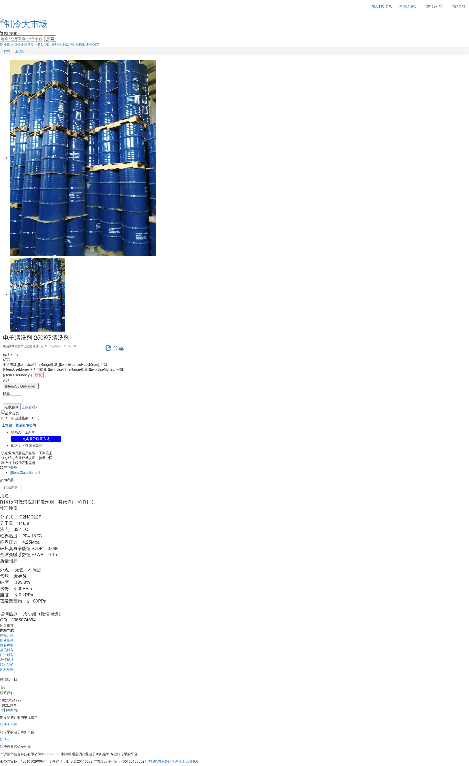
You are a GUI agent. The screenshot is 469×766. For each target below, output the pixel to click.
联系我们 (7, 664)
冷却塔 (67, 44)
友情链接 (7, 659)
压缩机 (15, 44)
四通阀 (87, 44)
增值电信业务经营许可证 (166, 761)
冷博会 (5, 739)
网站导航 (458, 6)
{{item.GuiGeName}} (21, 386)
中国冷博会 (407, 6)
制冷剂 (5, 44)
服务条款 (7, 639)
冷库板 (77, 44)
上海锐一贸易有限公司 (19, 424)
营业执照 (193, 761)
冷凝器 (26, 44)
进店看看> (29, 406)
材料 (7, 51)
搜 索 (50, 38)
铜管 (95, 44)
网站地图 (7, 669)
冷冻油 (46, 44)
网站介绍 (7, 635)
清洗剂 (20, 51)
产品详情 (11, 487)
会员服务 (7, 649)
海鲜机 (56, 44)
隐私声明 (7, 644)
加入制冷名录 (382, 6)
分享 (118, 348)
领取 (38, 374)
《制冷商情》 (434, 6)
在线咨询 (12, 406)
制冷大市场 (8, 724)
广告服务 (7, 654)
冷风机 (36, 44)
